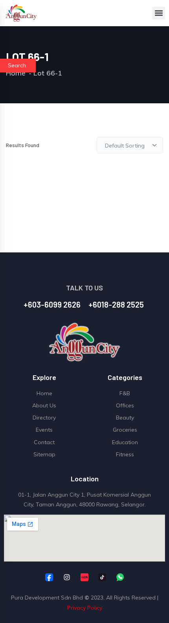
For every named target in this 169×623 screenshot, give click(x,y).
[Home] (21, 13)
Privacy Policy (84, 607)
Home (16, 72)
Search (17, 65)
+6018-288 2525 (116, 304)
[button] (158, 13)
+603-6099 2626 (52, 304)
